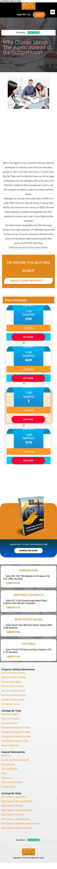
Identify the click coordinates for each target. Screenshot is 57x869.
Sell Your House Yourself (13, 690)
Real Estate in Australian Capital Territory (21, 823)
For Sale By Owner (10, 704)
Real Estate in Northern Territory (16, 828)
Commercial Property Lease (14, 741)
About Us (5, 755)
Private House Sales (11, 682)
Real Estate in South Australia (15, 819)
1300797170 (13, 583)
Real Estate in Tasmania (12, 814)
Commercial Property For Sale (15, 736)
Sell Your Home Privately (13, 673)
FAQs (4, 773)
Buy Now (28, 337)
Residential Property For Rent (15, 732)
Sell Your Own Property (12, 686)
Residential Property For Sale (15, 727)
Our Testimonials (9, 769)
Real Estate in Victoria (12, 805)
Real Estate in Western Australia (16, 810)
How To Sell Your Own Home (15, 760)
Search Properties (10, 745)
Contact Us (6, 777)
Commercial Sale (9, 723)
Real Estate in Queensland (14, 797)
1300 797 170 (23, 14)
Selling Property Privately (13, 677)
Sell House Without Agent (13, 695)
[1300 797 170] (13, 14)
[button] (52, 12)
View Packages (16, 297)
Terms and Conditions (11, 782)
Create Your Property (27, 280)
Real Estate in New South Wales (16, 801)
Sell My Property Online (12, 699)
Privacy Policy (8, 786)
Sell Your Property (10, 714)
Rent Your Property (10, 718)
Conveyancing (8, 764)
